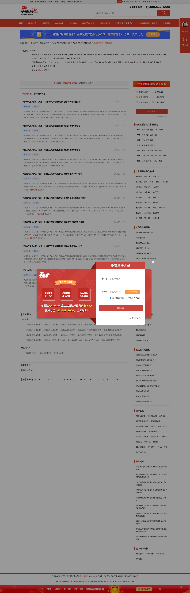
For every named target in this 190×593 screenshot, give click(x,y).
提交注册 (120, 308)
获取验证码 (132, 292)
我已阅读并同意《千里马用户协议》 (126, 298)
